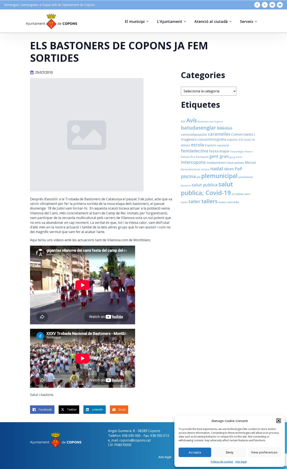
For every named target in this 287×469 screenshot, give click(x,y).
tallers (209, 201)
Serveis (246, 21)
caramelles (219, 134)
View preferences (264, 452)
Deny (229, 452)
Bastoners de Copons (210, 121)
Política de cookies (222, 462)
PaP (238, 169)
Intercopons (193, 162)
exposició (223, 145)
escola (197, 145)
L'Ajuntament (169, 21)
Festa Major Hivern (241, 151)
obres (229, 168)
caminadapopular (194, 134)
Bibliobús (224, 128)
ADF (183, 121)
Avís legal (241, 462)
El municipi (135, 21)
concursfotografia (211, 139)
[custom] (280, 5)
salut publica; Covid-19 (207, 188)
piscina (188, 176)
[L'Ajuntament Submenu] (186, 21)
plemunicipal (219, 176)
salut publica (205, 185)
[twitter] (265, 5)
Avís (191, 120)
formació (202, 157)
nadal (216, 168)
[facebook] (257, 5)
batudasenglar (198, 127)
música (205, 169)
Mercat (250, 162)
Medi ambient (235, 163)
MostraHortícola (190, 169)
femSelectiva (194, 151)
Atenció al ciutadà (211, 21)
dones (185, 145)
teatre (222, 202)
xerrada (233, 202)
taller (194, 201)
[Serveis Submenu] (257, 21)
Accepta (195, 452)
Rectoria (186, 185)
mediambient (216, 163)
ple (198, 177)
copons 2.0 (234, 139)
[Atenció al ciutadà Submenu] (232, 21)
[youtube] (272, 5)
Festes (185, 157)
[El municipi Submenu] (149, 21)
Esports (210, 145)
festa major (219, 151)
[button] (278, 421)
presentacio (245, 177)
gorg (232, 157)
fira (193, 157)
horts (239, 157)
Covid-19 (248, 139)
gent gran (219, 156)
